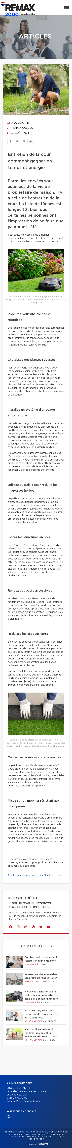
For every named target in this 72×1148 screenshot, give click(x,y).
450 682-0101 (19, 1095)
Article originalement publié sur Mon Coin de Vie (35, 875)
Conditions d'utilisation (38, 1137)
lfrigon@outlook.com (28, 1101)
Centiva (43, 1144)
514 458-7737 (19, 1098)
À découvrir (20, 123)
